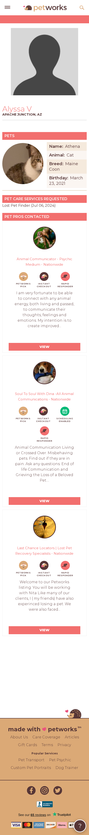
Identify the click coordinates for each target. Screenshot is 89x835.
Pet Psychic (60, 760)
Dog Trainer (66, 768)
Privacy (64, 745)
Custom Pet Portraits (31, 768)
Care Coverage (46, 737)
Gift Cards (27, 745)
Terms (47, 745)
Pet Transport (31, 760)
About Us (19, 737)
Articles (72, 737)
